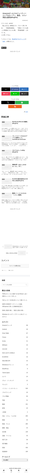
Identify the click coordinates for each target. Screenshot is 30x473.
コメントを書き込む (15, 265)
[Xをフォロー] (8, 102)
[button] (24, 94)
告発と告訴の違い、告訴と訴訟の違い (13, 310)
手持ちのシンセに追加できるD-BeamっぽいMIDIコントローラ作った (14, 295)
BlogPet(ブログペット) (18, 39)
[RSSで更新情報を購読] (15, 106)
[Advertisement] (15, 68)
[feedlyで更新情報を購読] (22, 102)
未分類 (4, 47)
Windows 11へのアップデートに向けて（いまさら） (14, 315)
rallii (4, 41)
